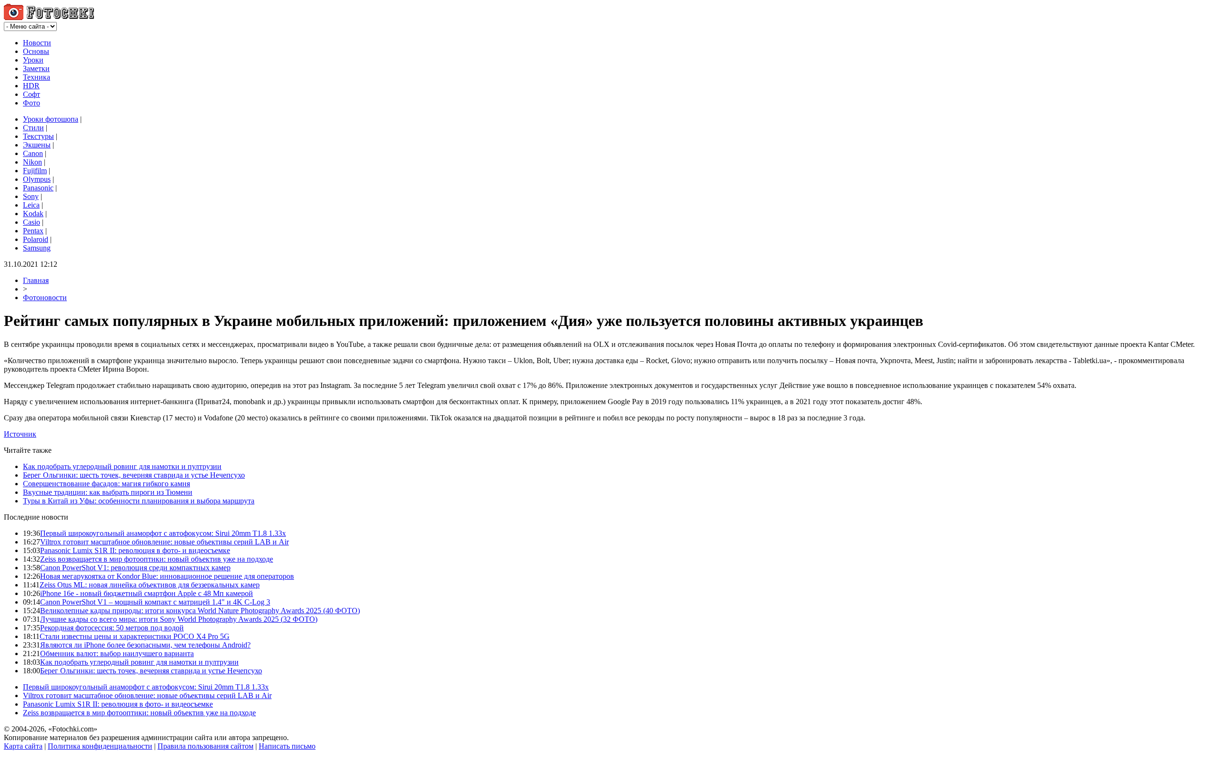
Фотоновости (45, 297)
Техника (36, 77)
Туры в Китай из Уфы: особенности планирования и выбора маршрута (138, 501)
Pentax (33, 231)
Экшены (37, 145)
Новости (37, 43)
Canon (33, 153)
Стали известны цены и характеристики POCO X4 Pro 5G (135, 636)
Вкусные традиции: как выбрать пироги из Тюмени (107, 492)
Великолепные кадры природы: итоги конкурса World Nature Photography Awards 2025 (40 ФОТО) (200, 610)
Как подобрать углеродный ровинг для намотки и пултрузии (122, 466)
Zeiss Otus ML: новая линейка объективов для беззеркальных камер (150, 585)
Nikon (32, 162)
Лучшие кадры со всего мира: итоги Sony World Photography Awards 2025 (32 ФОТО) (178, 619)
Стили (33, 128)
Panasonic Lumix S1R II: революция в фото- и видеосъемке (135, 550)
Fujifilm (35, 171)
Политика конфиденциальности (100, 746)
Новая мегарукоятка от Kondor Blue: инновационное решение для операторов (167, 576)
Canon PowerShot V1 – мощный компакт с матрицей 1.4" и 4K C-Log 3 (155, 602)
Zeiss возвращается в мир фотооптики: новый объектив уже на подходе (156, 559)
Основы (36, 51)
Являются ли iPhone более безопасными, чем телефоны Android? (145, 645)
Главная (36, 280)
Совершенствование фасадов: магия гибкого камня (106, 484)
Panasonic (38, 188)
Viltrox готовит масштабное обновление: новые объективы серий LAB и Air (164, 542)
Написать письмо (287, 746)
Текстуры (38, 136)
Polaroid (35, 239)
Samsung (37, 248)
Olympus (37, 179)
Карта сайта (23, 746)
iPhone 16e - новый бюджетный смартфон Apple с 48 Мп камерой (146, 593)
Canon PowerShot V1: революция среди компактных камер (135, 568)
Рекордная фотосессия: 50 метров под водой (112, 628)
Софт (31, 94)
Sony (31, 196)
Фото (31, 103)
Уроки (33, 60)
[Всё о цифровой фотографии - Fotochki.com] (49, 17)
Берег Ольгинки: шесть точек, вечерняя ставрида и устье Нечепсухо (134, 475)
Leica (31, 205)
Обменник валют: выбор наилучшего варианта (117, 653)
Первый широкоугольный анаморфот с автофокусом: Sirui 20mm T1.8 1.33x (163, 533)
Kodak (33, 213)
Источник (20, 434)
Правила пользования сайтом (205, 746)
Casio (31, 222)
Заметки (36, 68)
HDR (31, 86)
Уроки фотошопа (50, 119)
